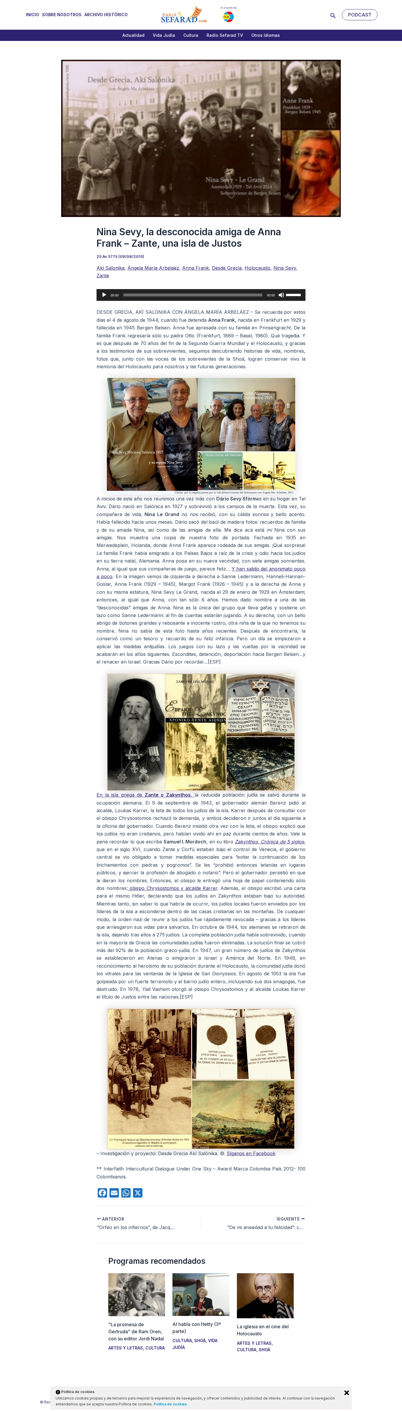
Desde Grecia (227, 268)
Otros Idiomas (265, 35)
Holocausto (257, 268)
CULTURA (155, 1347)
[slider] (294, 294)
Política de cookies (171, 1404)
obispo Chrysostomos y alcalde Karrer (172, 888)
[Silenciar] (281, 295)
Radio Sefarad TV (225, 35)
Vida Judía (164, 35)
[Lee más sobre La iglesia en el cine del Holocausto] (265, 1295)
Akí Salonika (110, 268)
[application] (201, 295)
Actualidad (133, 35)
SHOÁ (200, 1340)
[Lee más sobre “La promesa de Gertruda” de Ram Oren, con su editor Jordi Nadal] (136, 1294)
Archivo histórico (106, 14)
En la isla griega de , (146, 795)
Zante (103, 275)
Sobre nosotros (62, 14)
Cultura (190, 35)
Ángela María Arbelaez (153, 268)
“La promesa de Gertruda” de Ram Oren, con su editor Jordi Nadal (136, 1332)
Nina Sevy (284, 268)
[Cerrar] (346, 1392)
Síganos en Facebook (251, 1153)
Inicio (32, 14)
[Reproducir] (104, 295)
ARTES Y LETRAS (125, 1347)
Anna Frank (195, 268)
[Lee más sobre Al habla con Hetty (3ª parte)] (200, 1294)
